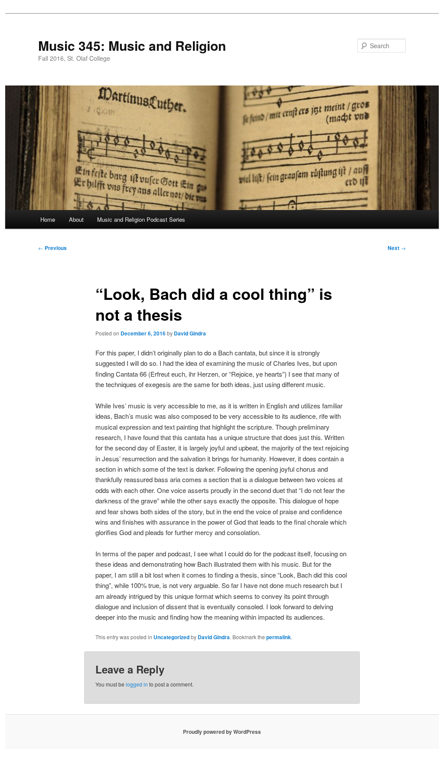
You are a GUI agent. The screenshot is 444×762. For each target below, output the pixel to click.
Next (397, 248)
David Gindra (190, 333)
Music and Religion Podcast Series (141, 219)
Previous (52, 248)
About (76, 219)
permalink (278, 637)
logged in (137, 684)
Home (47, 219)
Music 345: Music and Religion (132, 45)
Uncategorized (171, 637)
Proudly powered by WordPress (222, 732)
